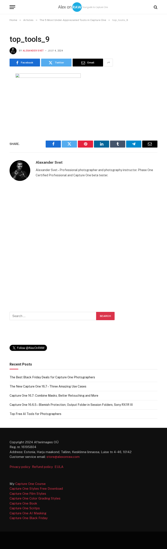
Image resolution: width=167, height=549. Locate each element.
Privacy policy (20, 467)
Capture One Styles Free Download (36, 488)
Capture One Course (30, 484)
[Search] (155, 7)
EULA (59, 467)
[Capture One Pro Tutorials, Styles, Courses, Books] (83, 7)
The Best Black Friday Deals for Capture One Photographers (52, 377)
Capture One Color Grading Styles (35, 498)
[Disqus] (83, 245)
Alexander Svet (33, 50)
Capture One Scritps (25, 508)
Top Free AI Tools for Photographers (35, 414)
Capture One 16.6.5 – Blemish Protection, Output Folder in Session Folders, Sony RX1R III (71, 404)
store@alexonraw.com (63, 457)
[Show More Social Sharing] (108, 62)
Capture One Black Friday (29, 518)
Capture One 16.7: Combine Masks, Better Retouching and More (54, 395)
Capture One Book (23, 503)
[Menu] (12, 7)
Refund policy (43, 467)
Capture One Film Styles (28, 493)
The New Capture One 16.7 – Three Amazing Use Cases (48, 386)
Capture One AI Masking (28, 513)
